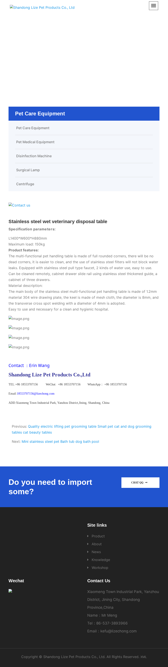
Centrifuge (25, 184)
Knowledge (101, 560)
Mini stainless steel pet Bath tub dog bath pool (60, 441)
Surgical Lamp (28, 170)
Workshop (100, 567)
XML (143, 657)
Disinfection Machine (34, 156)
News (96, 552)
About (97, 544)
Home (55, 55)
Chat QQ (137, 482)
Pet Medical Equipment (35, 142)
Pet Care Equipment (101, 55)
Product (72, 55)
